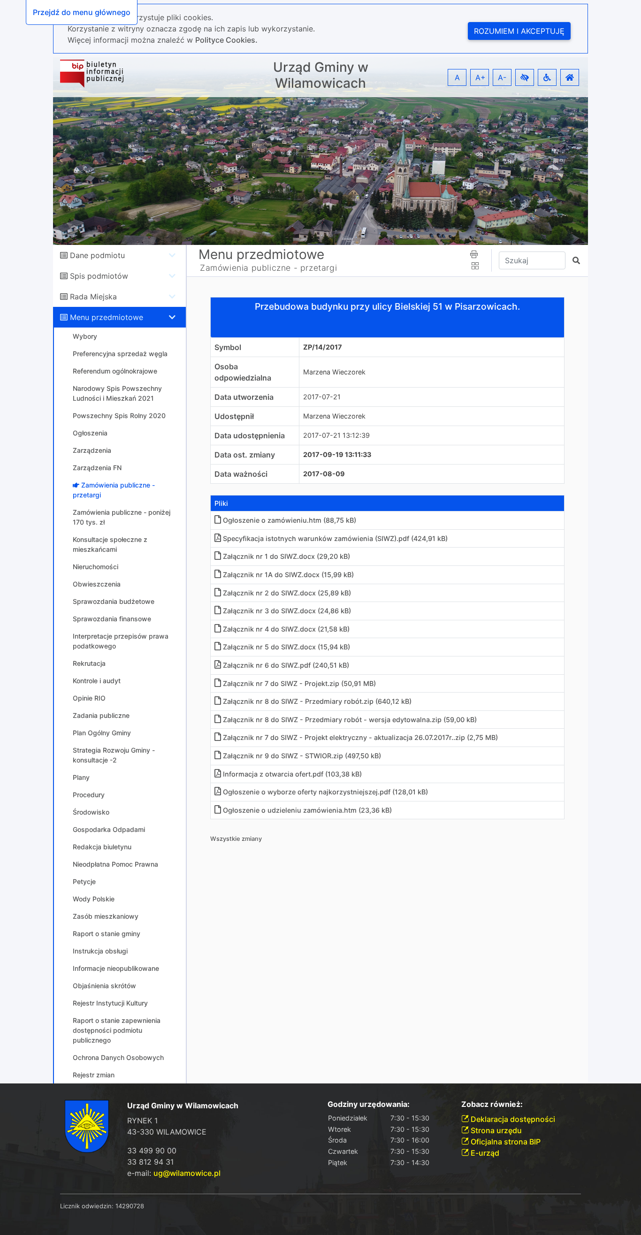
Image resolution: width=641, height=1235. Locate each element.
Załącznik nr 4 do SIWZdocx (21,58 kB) (286, 629)
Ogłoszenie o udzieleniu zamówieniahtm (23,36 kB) (307, 810)
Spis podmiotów (99, 276)
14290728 (129, 1206)
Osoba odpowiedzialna (242, 372)
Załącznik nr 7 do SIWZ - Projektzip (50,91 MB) (299, 683)
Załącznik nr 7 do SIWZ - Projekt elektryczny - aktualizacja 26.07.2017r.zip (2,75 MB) (360, 737)
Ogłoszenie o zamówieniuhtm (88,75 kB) (289, 520)
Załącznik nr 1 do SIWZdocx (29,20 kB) (286, 556)
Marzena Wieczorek (334, 372)
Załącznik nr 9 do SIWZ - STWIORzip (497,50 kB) (302, 756)
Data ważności (240, 474)
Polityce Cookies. (226, 40)
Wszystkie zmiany (236, 838)
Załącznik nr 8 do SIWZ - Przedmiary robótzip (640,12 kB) (317, 701)
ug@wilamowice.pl (187, 1173)
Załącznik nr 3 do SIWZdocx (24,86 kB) (287, 611)
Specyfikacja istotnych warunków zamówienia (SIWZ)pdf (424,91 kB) (335, 538)
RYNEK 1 (142, 1120)
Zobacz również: (492, 1104)
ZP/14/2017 (322, 347)
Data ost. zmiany (244, 454)
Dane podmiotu (97, 255)
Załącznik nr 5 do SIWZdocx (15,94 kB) (286, 647)
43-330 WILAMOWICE (166, 1131)
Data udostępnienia (249, 435)
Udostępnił (234, 416)
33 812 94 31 (150, 1161)
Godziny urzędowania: (369, 1104)
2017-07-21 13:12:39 (336, 435)
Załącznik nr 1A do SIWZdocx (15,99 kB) (288, 575)
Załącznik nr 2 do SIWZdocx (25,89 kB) (287, 593)
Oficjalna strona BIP (505, 1141)
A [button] (457, 77)
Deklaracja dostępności (512, 1119)
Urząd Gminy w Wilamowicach (320, 75)
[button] (524, 77)
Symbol (227, 347)
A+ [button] (480, 77)
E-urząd (484, 1153)
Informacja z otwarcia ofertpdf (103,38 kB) (292, 774)
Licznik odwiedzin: (87, 1206)
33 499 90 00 (151, 1150)
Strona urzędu (495, 1130)
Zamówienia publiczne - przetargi (268, 268)
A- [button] (502, 77)
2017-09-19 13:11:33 (337, 454)
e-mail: (174, 1173)
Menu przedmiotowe (106, 317)
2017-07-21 (322, 397)
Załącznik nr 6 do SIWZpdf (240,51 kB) (286, 665)
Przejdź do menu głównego (81, 12)
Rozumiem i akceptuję (519, 31)
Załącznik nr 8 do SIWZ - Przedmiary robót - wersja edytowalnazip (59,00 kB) (350, 720)
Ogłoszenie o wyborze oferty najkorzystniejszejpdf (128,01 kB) (325, 792)
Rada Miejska (93, 296)
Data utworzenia (244, 397)
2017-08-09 (324, 474)
